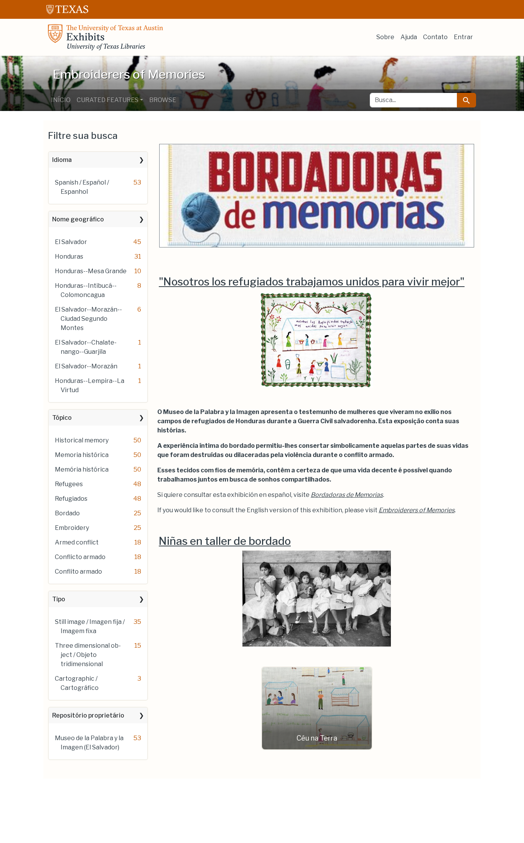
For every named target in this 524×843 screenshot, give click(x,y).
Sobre (385, 37)
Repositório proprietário (88, 715)
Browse (162, 100)
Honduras (69, 256)
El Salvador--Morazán (86, 366)
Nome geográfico (78, 219)
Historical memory (82, 440)
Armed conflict (77, 542)
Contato (435, 37)
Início (61, 100)
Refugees (69, 484)
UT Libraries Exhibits (105, 37)
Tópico (62, 417)
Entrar (463, 37)
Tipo (58, 599)
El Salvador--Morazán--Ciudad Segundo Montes (88, 319)
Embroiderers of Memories (417, 510)
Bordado (67, 513)
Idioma (62, 159)
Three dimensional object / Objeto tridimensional (88, 655)
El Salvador (71, 242)
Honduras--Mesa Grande (91, 271)
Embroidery (72, 527)
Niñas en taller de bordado (225, 541)
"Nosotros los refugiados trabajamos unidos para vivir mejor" (312, 281)
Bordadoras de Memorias (347, 494)
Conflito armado (78, 571)
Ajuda (408, 37)
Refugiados (71, 498)
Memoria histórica (82, 455)
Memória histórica (82, 469)
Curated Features (107, 100)
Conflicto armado (80, 557)
